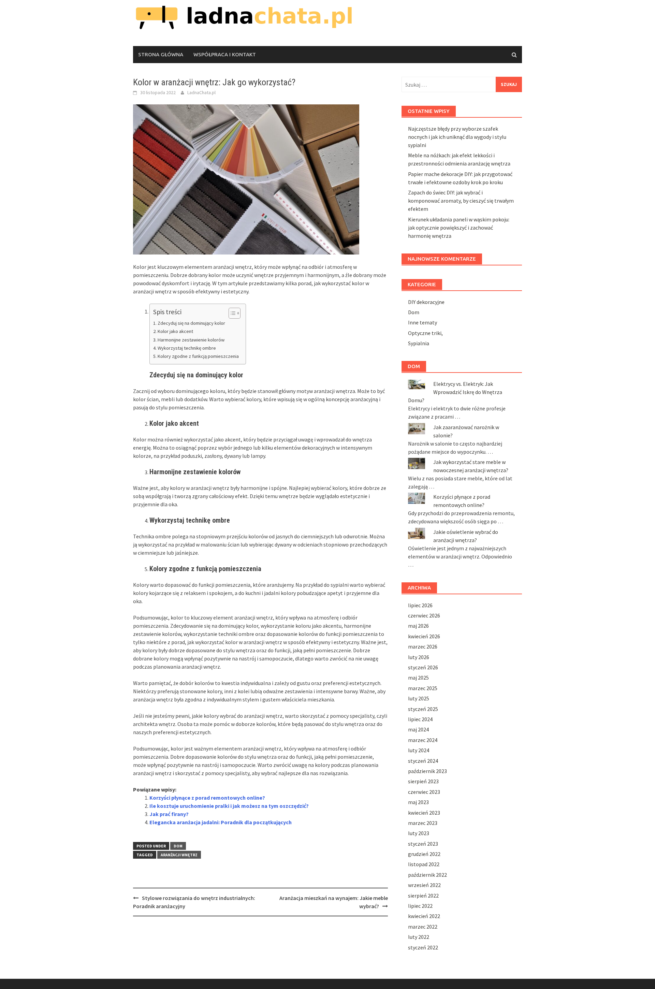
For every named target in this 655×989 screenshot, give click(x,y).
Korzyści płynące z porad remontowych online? (207, 797)
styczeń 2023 (423, 843)
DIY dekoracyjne (426, 302)
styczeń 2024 (423, 760)
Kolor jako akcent (175, 331)
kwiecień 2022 (424, 916)
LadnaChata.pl (201, 92)
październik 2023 (427, 771)
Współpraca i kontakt (224, 54)
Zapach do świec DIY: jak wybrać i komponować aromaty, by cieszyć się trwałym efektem (461, 200)
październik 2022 (427, 874)
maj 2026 (418, 625)
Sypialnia (418, 343)
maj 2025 (418, 677)
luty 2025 (418, 698)
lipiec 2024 (420, 719)
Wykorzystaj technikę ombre (187, 348)
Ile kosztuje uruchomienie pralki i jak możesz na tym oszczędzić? (229, 805)
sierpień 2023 (423, 781)
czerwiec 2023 (424, 791)
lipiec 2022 (420, 905)
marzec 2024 (422, 740)
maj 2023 (418, 802)
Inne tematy (422, 322)
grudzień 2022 (424, 853)
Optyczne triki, (425, 333)
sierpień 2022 (423, 895)
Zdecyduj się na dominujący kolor (191, 323)
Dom (178, 845)
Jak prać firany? (169, 814)
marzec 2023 (422, 822)
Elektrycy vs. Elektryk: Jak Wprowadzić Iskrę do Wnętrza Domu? (455, 392)
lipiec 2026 (420, 605)
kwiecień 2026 (424, 636)
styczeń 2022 (423, 947)
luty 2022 (418, 936)
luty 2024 (418, 750)
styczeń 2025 (423, 709)
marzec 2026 (422, 646)
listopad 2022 (423, 864)
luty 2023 (418, 833)
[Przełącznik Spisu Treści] (231, 313)
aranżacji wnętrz (179, 854)
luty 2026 (418, 657)
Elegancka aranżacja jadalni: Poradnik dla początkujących (220, 822)
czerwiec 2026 (424, 615)
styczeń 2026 (423, 667)
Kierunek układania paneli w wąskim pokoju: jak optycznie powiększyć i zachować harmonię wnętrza (458, 227)
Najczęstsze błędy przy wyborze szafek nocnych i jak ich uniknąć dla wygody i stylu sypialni (457, 136)
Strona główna (160, 54)
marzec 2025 (422, 688)
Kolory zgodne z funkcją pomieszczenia (198, 356)
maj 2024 (418, 729)
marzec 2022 (422, 926)
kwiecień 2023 (424, 812)
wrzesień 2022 (424, 885)
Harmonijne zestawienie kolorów (191, 340)
